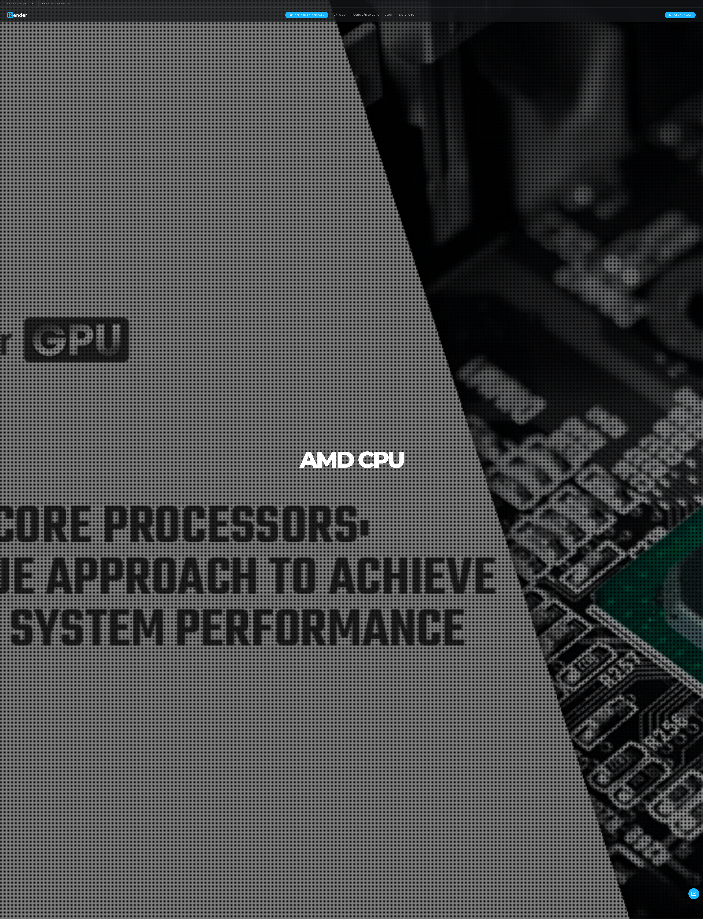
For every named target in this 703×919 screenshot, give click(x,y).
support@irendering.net (58, 3)
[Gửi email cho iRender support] (693, 893)
